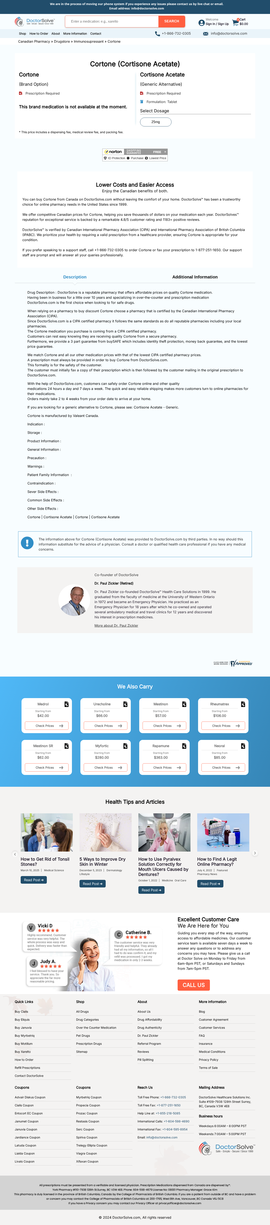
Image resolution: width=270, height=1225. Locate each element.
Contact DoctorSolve (29, 1075)
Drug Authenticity (150, 1027)
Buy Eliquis (22, 1019)
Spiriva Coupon (86, 1137)
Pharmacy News (207, 874)
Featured (222, 870)
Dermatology (114, 870)
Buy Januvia (23, 1027)
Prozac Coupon (86, 1113)
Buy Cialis (21, 1011)
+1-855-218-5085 (168, 1113)
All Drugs (82, 1011)
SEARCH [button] (171, 21)
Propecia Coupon (88, 1105)
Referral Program (149, 1043)
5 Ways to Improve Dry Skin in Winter (103, 862)
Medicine (167, 880)
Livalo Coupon (24, 1161)
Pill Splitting (146, 1059)
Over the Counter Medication (96, 1027)
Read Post (32, 880)
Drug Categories (87, 1019)
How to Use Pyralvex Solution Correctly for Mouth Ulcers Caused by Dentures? (163, 867)
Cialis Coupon (24, 1105)
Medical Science (54, 870)
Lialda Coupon (25, 1153)
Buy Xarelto (23, 1051)
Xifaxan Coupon (87, 1161)
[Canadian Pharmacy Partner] (35, 21)
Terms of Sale (208, 1067)
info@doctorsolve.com (147, 8)
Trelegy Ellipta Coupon (91, 1145)
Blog (202, 1011)
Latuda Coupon (25, 1145)
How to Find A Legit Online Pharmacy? (217, 862)
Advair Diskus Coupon (30, 1097)
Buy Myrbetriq (25, 1035)
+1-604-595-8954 (175, 1129)
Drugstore (62, 41)
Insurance (205, 1043)
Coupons (22, 1087)
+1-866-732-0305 (176, 33)
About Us (144, 1011)
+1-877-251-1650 (169, 1105)
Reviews (143, 1051)
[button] (171, 21)
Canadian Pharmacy (34, 41)
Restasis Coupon (87, 1121)
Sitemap (82, 1051)
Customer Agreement (213, 1019)
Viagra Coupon (86, 1153)
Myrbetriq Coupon (88, 1097)
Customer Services (212, 1027)
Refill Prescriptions (27, 1067)
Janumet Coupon (26, 1121)
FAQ (202, 1035)
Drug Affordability (150, 1019)
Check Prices (45, 725)
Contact (95, 33)
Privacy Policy (208, 1059)
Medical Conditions (212, 1051)
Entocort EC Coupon (29, 1113)
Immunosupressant (89, 41)
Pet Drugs (83, 1035)
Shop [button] (22, 33)
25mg (155, 122)
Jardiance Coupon (27, 1137)
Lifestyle (85, 874)
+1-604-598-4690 (176, 1121)
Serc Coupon (85, 1129)
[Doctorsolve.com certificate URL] (233, 662)
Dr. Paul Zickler (148, 1035)
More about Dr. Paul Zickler (116, 625)
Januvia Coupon (26, 1129)
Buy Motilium (23, 1043)
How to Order (24, 1059)
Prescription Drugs (89, 1043)
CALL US (194, 985)
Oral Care (180, 880)
